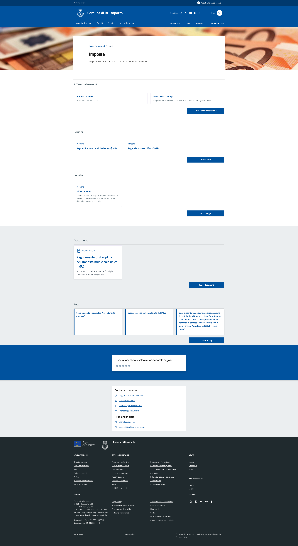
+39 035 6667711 (96, 520)
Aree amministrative (81, 465)
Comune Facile (181, 537)
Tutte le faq (206, 340)
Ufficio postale (83, 191)
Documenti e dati (80, 484)
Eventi (191, 488)
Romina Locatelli (84, 96)
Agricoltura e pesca (157, 484)
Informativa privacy (157, 505)
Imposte (80, 144)
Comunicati (193, 465)
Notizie (191, 462)
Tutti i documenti (206, 284)
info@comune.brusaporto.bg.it (96, 515)
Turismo (115, 484)
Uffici (75, 469)
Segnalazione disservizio (121, 509)
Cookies (153, 512)
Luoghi (191, 485)
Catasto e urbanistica (120, 480)
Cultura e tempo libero (120, 465)
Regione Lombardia (80, 3)
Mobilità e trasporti (119, 488)
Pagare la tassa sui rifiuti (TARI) (143, 148)
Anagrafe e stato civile (120, 462)
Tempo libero (200, 23)
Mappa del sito (130, 534)
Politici (76, 476)
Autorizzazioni (155, 480)
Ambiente (154, 473)
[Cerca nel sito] (219, 13)
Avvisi (191, 469)
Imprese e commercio (120, 473)
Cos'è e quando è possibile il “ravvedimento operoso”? (95, 314)
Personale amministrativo (83, 480)
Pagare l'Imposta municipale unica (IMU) (96, 148)
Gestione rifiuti (175, 23)
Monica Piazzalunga (163, 96)
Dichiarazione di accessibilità (161, 516)
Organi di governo (80, 462)
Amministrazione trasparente (161, 501)
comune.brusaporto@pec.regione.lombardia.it (91, 512)
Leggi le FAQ (117, 501)
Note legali (154, 509)
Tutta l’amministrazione (206, 110)
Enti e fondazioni (80, 473)
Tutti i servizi (206, 159)
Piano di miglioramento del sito (162, 520)
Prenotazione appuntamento (123, 505)
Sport (188, 23)
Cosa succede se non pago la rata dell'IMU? (147, 312)
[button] (209, 3)
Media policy (78, 534)
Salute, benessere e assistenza (162, 476)
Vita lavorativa (117, 469)
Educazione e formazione (160, 462)
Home (91, 46)
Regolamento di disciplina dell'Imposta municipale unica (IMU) (96, 262)
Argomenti (100, 46)
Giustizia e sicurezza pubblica (161, 465)
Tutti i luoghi (205, 213)
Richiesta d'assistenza (120, 512)
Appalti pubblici (118, 476)
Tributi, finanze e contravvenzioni (163, 469)
